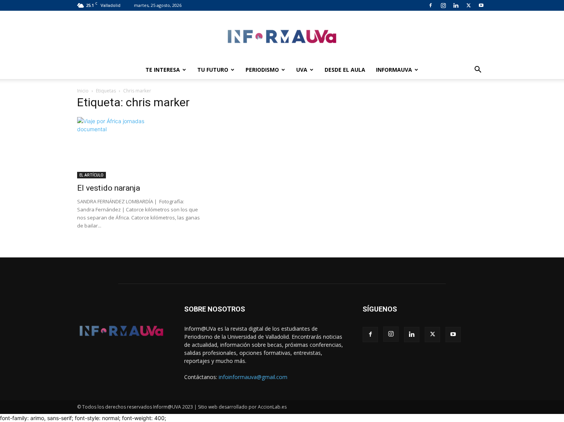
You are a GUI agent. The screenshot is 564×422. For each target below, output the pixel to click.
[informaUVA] (282, 36)
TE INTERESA (162, 69)
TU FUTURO (212, 69)
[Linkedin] (456, 5)
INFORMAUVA (394, 69)
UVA (301, 69)
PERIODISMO (262, 69)
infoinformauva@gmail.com (253, 377)
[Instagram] (443, 5)
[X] (468, 5)
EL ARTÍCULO (91, 175)
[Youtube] (481, 5)
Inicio (83, 90)
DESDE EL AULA (345, 69)
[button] (477, 70)
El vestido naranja (108, 188)
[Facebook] (430, 5)
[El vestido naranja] (139, 147)
